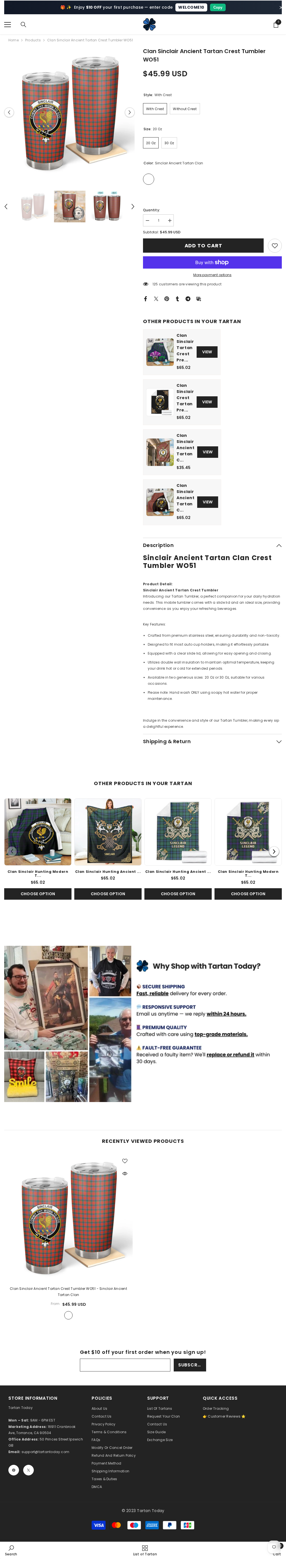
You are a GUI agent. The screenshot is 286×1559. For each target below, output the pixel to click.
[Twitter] (156, 298)
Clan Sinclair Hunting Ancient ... (108, 871)
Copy (217, 7)
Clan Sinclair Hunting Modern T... (38, 873)
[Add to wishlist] (125, 1161)
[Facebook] (145, 298)
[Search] (23, 24)
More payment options (212, 275)
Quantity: (151, 210)
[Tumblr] (177, 298)
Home (13, 40)
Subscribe (191, 1365)
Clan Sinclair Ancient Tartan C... (186, 448)
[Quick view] (125, 1174)
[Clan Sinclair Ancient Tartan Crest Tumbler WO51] (68, 1217)
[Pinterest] (166, 298)
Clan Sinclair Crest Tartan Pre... (185, 398)
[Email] (198, 298)
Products (33, 40)
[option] (69, 112)
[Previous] (12, 851)
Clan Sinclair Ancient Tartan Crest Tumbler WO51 (68, 1291)
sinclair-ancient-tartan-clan (68, 1315)
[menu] (7, 24)
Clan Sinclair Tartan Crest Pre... (185, 348)
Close (281, 7)
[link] (275, 246)
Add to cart (205, 245)
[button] (9, 112)
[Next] (274, 851)
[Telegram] (187, 298)
